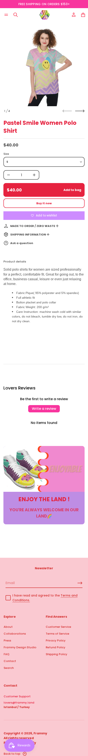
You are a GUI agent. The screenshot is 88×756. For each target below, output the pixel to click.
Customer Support (17, 696)
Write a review (44, 408)
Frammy (40, 733)
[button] (15, 14)
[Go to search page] (15, 14)
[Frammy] (44, 14)
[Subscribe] (79, 583)
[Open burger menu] (6, 14)
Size (6, 154)
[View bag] (83, 14)
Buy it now (44, 203)
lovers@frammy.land (19, 703)
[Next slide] (80, 111)
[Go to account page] (73, 14)
